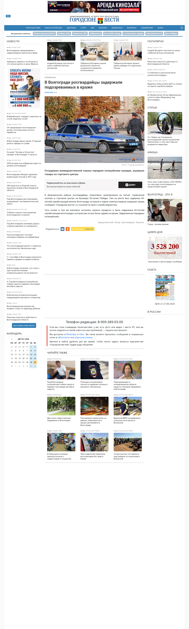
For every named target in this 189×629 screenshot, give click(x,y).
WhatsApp (71, 334)
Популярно (155, 41)
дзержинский (106, 222)
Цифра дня (155, 232)
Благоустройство (53, 28)
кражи (140, 222)
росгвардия (129, 222)
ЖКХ (92, 28)
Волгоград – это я (159, 194)
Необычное (116, 28)
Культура (103, 28)
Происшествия (33, 28)
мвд (118, 222)
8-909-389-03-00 (110, 322)
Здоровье (71, 28)
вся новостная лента (24, 325)
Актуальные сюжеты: (21, 33)
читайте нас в (82, 229)
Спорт (83, 28)
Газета (160, 28)
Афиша (152, 152)
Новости (13, 41)
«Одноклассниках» (83, 337)
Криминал (50, 77)
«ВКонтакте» (64, 337)
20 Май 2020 (49, 92)
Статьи (152, 107)
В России (154, 311)
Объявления (147, 28)
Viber (81, 334)
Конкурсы (131, 28)
